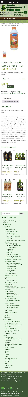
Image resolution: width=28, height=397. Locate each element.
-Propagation (8, 284)
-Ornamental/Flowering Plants (13, 344)
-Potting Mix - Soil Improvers (13, 330)
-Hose (8, 302)
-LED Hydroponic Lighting (13, 245)
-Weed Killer (8, 326)
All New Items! (7, 224)
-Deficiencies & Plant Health (14, 265)
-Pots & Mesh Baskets (11, 282)
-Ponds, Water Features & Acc (13, 325)
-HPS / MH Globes (11, 247)
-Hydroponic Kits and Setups (13, 256)
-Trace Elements (11, 272)
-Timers (7, 279)
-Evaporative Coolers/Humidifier (15, 240)
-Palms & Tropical (10, 348)
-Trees (6, 356)
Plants (5, 335)
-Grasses (7, 342)
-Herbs (7, 363)
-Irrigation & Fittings (10, 298)
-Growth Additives (11, 267)
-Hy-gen (16, 23)
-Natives (7, 355)
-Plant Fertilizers (9, 332)
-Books (7, 242)
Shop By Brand (9, 23)
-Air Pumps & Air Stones (13, 295)
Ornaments (6, 318)
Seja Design (16, 395)
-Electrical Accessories (11, 275)
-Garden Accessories (10, 328)
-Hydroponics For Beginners (11, 221)
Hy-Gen (23, 93)
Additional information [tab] (11, 101)
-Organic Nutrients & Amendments (15, 288)
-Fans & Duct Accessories (13, 237)
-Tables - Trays (9, 291)
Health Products (7, 316)
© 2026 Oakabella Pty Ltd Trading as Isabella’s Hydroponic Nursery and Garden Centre (12, 392)
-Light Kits (9, 252)
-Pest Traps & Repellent (13, 305)
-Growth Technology (11, 312)
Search (21, 213)
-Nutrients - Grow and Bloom (11, 92)
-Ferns (6, 353)
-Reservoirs (8, 289)
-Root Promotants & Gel (13, 263)
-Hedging (7, 349)
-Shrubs (7, 351)
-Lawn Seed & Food (10, 333)
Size (4, 79)
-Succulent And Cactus (11, 358)
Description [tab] (7, 98)
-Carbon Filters (10, 233)
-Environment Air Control (12, 231)
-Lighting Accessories (12, 254)
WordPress (4, 395)
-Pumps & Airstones (10, 293)
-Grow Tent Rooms (10, 274)
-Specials (5, 222)
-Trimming (8, 277)
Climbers (7, 367)
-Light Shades (10, 251)
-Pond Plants (8, 362)
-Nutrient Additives (10, 261)
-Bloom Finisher (10, 270)
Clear (23, 78)
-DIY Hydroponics (10, 230)
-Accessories (8, 228)
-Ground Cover (9, 365)
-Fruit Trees (8, 346)
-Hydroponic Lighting (11, 244)
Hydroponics (6, 226)
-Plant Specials (9, 337)
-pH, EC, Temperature (11, 286)
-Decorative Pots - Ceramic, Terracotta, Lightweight (12, 322)
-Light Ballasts (10, 249)
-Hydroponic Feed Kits (11, 258)
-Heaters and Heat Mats (13, 235)
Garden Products (8, 319)
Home (3, 23)
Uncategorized (7, 309)
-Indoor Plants (9, 360)
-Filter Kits (9, 238)
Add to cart (10, 86)
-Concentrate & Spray (12, 307)
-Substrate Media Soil (11, 281)
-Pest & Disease (9, 303)
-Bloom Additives (11, 268)
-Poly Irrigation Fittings (13, 300)
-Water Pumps (10, 296)
